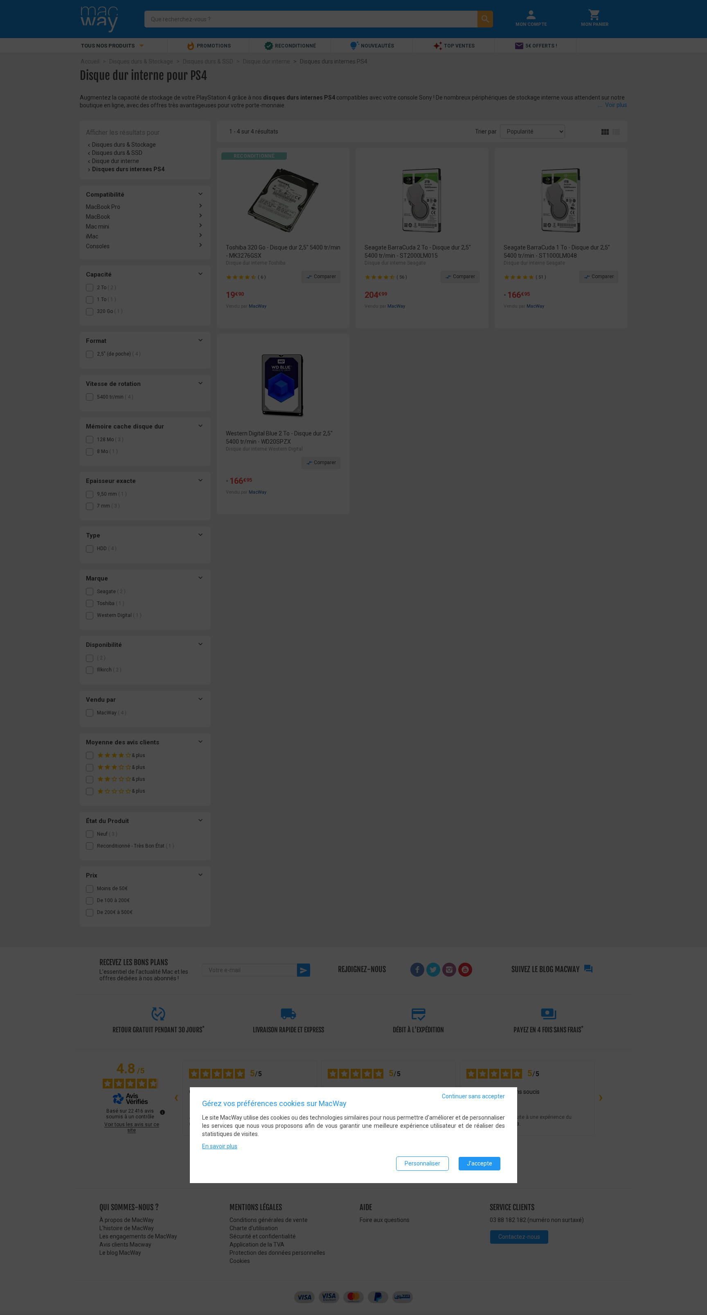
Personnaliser (422, 1164)
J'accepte (479, 1164)
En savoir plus (219, 1146)
